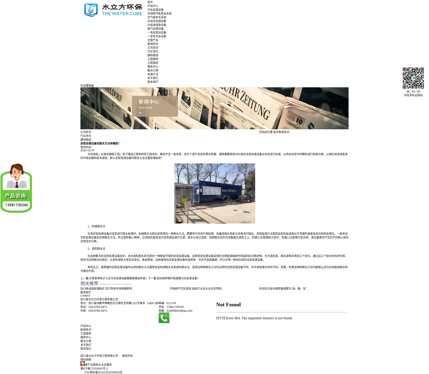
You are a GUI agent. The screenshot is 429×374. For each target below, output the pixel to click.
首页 (150, 2)
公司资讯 (152, 47)
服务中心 (152, 66)
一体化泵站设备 (156, 32)
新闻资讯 (152, 44)
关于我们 (152, 78)
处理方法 (152, 74)
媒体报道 (152, 55)
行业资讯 (152, 51)
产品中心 (152, 6)
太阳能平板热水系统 (159, 13)
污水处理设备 (155, 9)
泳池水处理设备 (156, 21)
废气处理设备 (155, 28)
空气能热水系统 (156, 17)
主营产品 (152, 40)
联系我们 (152, 82)
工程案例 (152, 59)
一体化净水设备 (156, 36)
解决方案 (152, 70)
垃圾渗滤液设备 (156, 25)
